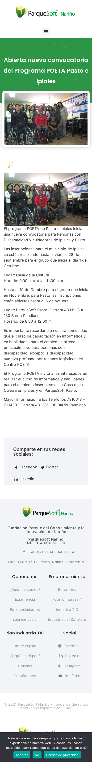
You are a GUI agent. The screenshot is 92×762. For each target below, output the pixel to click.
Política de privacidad (62, 755)
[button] (46, 31)
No (37, 755)
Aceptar (22, 755)
